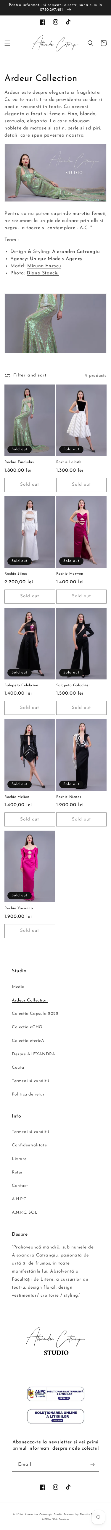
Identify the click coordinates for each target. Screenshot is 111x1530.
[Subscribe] (92, 1465)
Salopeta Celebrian (21, 685)
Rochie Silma (15, 574)
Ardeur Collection (30, 1000)
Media (18, 987)
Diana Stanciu (43, 273)
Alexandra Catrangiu (76, 251)
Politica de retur (28, 1094)
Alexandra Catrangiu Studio (43, 1514)
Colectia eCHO (27, 1027)
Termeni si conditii (30, 1081)
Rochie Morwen (69, 574)
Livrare (19, 1159)
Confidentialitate (29, 1145)
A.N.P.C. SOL (25, 1212)
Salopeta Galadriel (73, 685)
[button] (7, 43)
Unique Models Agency (56, 259)
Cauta (18, 1067)
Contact (20, 1186)
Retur (17, 1172)
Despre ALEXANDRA (33, 1054)
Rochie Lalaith (69, 462)
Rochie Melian (17, 797)
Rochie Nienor (69, 797)
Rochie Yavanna (18, 908)
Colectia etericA (28, 1041)
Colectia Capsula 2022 (35, 1014)
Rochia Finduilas (19, 462)
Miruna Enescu (44, 266)
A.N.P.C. (19, 1199)
